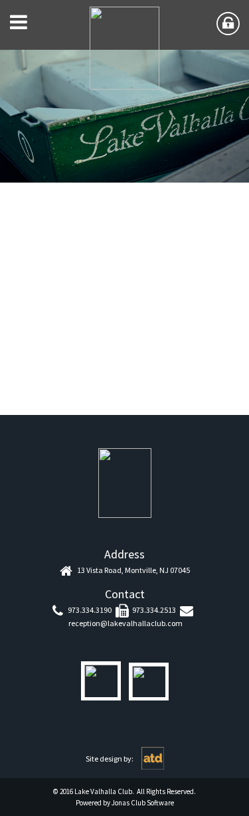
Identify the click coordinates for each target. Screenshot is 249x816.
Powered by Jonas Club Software (125, 802)
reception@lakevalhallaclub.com (125, 623)
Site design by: (110, 759)
